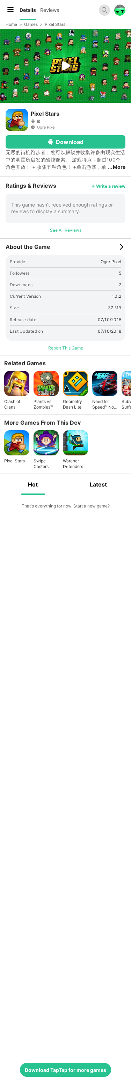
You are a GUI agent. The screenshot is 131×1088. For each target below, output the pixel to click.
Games (31, 24)
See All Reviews (65, 230)
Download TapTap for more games (65, 1070)
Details (28, 10)
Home (11, 24)
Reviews (49, 10)
